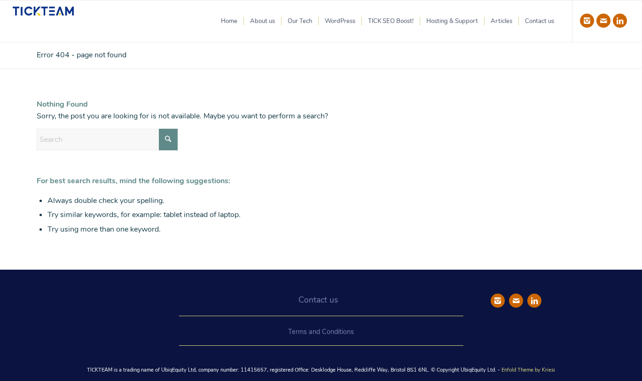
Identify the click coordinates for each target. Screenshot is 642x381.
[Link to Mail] (603, 21)
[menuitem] (229, 21)
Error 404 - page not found (81, 55)
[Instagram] (498, 301)
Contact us (318, 299)
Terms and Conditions (321, 331)
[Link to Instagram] (587, 21)
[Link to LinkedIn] (620, 21)
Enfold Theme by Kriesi (528, 369)
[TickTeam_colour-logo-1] (43, 21)
